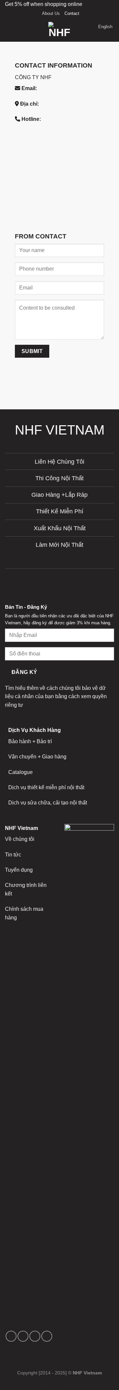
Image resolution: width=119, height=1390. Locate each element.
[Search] (20, 30)
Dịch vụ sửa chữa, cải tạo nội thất (47, 802)
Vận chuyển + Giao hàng (37, 756)
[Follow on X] (23, 1336)
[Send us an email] (34, 1336)
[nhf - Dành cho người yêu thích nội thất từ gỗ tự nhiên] (59, 30)
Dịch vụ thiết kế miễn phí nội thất (46, 787)
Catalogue (20, 772)
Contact (71, 13)
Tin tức (13, 854)
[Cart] (90, 30)
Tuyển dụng (19, 870)
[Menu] (9, 30)
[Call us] (46, 1336)
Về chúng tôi (19, 839)
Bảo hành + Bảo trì (30, 741)
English (105, 26)
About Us (51, 13)
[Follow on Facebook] (11, 1336)
